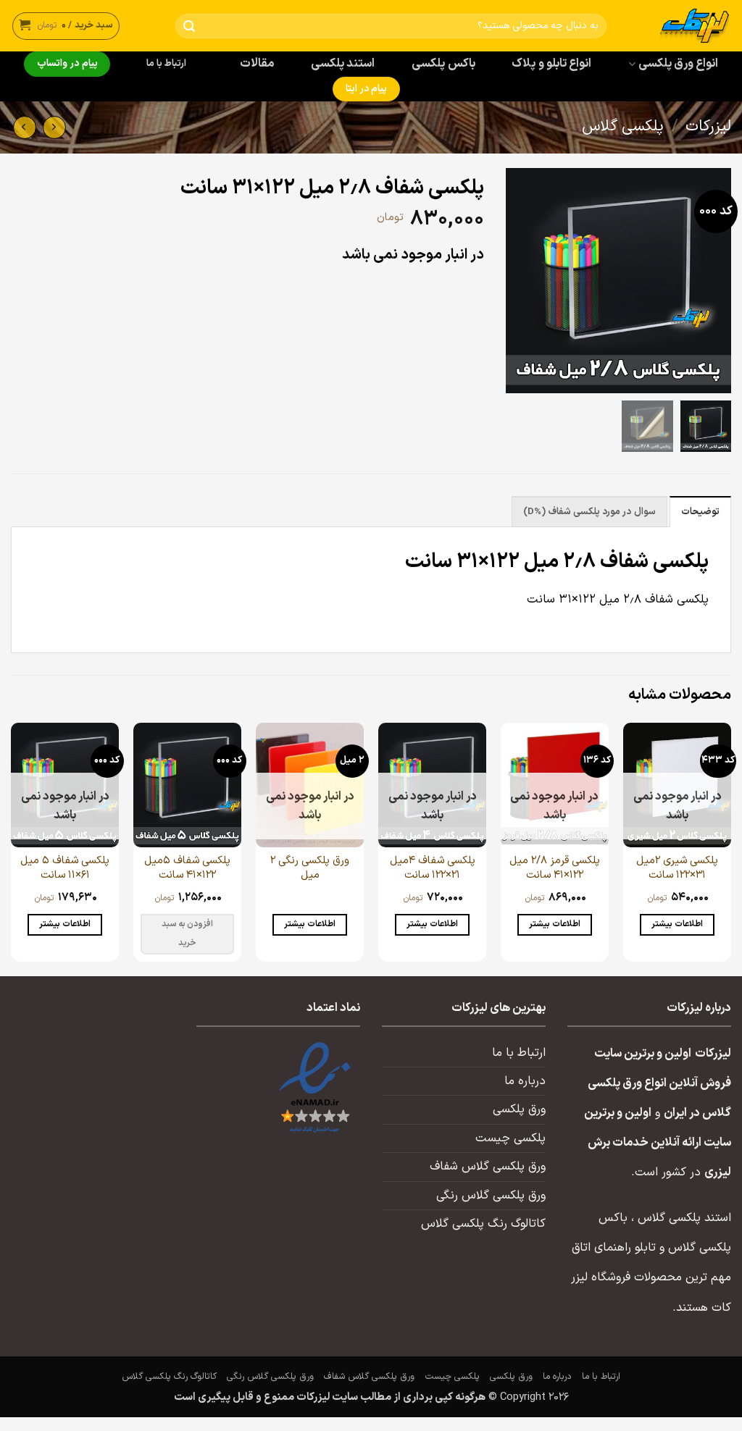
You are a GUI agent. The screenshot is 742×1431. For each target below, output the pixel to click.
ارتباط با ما (166, 63)
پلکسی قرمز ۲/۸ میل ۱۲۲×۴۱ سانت (554, 868)
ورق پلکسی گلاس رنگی (491, 1195)
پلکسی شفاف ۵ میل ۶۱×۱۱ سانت (64, 868)
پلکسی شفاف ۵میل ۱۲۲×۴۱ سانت (187, 868)
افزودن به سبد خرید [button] (188, 933)
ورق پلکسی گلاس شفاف (488, 1166)
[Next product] (54, 127)
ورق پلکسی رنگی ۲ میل (309, 868)
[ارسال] (189, 26)
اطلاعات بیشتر (676, 924)
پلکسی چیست (510, 1138)
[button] (66, 25)
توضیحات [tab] (700, 512)
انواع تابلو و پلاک (551, 63)
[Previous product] (24, 127)
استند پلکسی (343, 63)
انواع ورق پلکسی (678, 63)
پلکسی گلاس (623, 126)
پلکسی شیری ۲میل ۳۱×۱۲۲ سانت (677, 868)
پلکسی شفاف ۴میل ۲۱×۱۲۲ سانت (432, 868)
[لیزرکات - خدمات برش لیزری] (679, 25)
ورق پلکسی (519, 1109)
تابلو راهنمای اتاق (614, 1247)
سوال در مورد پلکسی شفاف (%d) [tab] (589, 512)
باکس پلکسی (443, 63)
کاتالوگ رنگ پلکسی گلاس (483, 1224)
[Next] (11, 848)
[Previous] (730, 848)
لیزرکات (708, 126)
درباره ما (525, 1081)
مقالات (257, 63)
